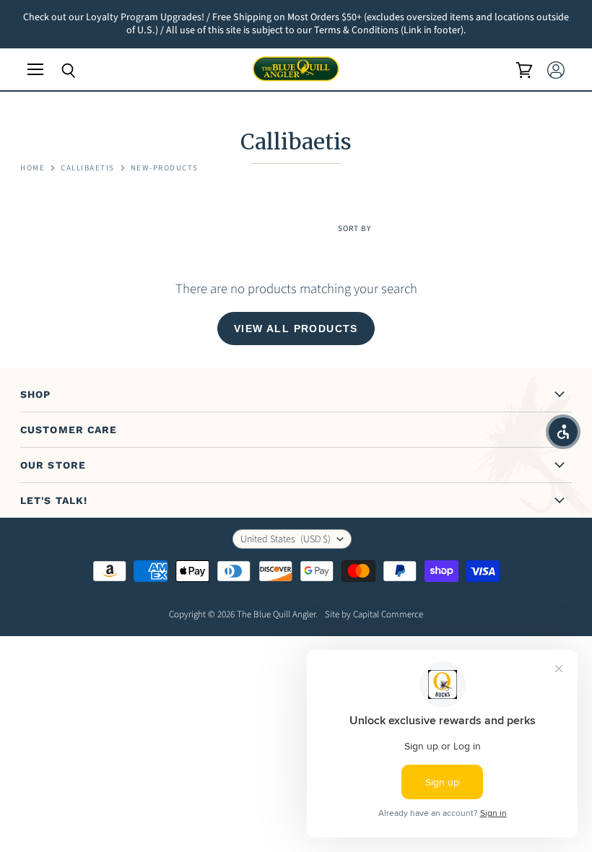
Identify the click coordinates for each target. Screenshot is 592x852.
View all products (296, 328)
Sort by (354, 229)
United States (285, 539)
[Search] (57, 70)
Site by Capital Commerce (374, 614)
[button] (563, 431)
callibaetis (88, 168)
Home (32, 168)
